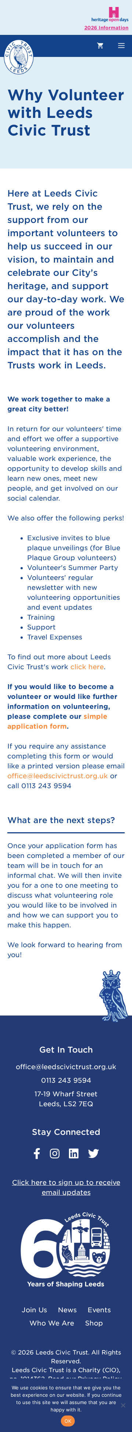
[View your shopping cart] (100, 46)
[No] (122, 1405)
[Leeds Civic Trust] (19, 57)
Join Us (34, 1310)
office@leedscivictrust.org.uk (57, 776)
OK (68, 1421)
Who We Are (51, 1323)
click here (87, 667)
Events (99, 1310)
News (67, 1310)
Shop (94, 1323)
